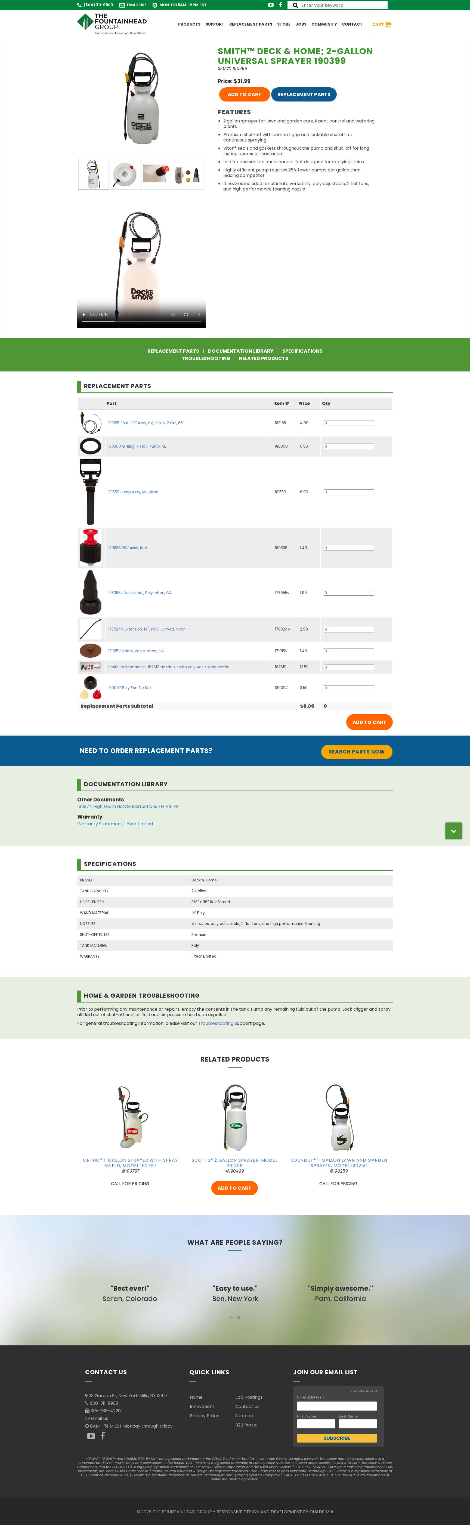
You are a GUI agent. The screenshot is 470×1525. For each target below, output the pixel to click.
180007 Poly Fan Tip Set (129, 687)
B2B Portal (246, 1425)
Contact (352, 24)
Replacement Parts (250, 24)
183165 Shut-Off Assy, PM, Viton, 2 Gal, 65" (146, 423)
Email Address (311, 1397)
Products (189, 24)
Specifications (302, 351)
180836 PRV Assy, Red (127, 548)
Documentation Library (240, 351)
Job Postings (248, 1397)
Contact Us (247, 1406)
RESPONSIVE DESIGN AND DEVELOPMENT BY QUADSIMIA (275, 1512)
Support (215, 24)
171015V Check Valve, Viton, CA (136, 651)
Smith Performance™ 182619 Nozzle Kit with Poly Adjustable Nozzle (168, 667)
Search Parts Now (357, 751)
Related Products (263, 358)
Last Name (348, 1416)
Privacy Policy (204, 1416)
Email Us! (136, 5)
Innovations (202, 1406)
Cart (378, 24)
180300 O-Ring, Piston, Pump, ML (137, 446)
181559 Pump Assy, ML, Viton (133, 492)
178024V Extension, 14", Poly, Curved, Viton (146, 629)
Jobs (301, 24)
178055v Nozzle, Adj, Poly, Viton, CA (140, 592)
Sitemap (244, 1416)
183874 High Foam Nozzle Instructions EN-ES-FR (128, 806)
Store (283, 24)
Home (196, 1397)
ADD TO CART (245, 94)
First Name (306, 1416)
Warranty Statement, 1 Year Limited (115, 824)
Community (324, 24)
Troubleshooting (206, 358)
